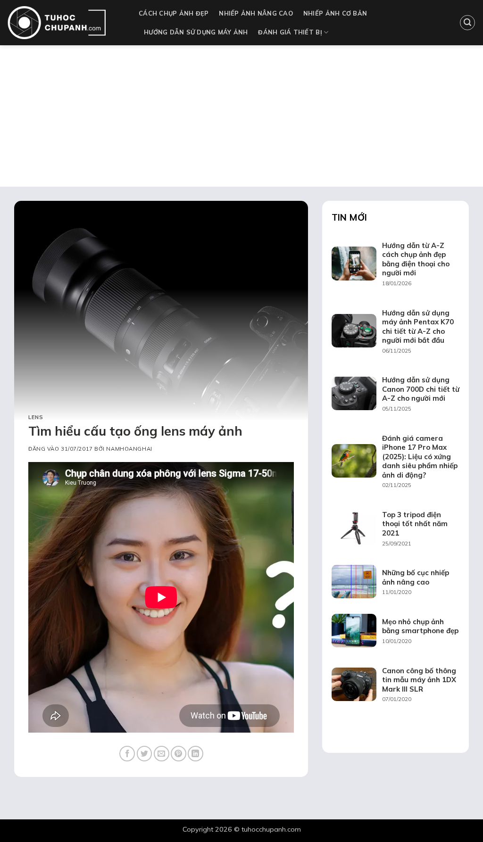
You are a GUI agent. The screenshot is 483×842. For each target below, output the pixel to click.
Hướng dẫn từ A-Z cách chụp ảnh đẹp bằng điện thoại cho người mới (416, 259)
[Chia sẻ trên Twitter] (144, 753)
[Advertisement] (241, 116)
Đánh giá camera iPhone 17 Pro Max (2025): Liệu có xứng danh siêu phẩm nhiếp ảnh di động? (420, 456)
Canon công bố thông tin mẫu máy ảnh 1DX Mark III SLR (419, 679)
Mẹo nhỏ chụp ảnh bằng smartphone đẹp (420, 626)
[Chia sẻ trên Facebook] (127, 753)
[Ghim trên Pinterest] (178, 753)
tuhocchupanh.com (271, 829)
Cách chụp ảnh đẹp (173, 13)
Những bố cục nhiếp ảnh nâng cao (415, 577)
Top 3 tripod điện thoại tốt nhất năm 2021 (415, 523)
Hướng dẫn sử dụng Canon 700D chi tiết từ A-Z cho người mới (420, 389)
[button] (467, 22)
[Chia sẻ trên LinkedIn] (195, 753)
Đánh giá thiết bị (290, 32)
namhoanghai (129, 449)
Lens (35, 417)
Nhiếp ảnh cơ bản (335, 13)
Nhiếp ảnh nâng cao (256, 13)
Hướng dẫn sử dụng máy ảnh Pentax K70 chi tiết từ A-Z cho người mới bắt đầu (418, 326)
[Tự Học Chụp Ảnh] (66, 22)
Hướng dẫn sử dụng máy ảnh (196, 32)
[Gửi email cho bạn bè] (161, 753)
